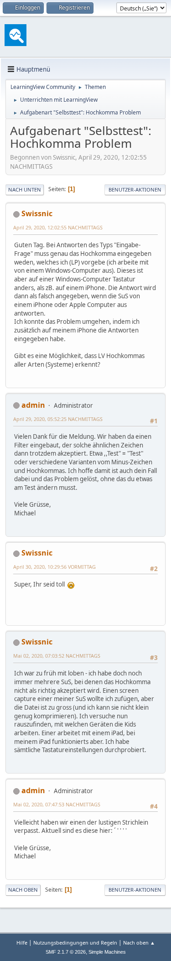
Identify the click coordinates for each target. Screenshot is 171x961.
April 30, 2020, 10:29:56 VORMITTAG (54, 566)
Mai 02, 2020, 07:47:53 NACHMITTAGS (56, 804)
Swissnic (36, 213)
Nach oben (23, 889)
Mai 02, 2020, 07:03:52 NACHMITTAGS (56, 655)
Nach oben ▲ (139, 942)
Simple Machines (107, 952)
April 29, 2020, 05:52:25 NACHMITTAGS (58, 419)
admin (33, 405)
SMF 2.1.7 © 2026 (66, 952)
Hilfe (21, 942)
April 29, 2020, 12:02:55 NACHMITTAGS (58, 227)
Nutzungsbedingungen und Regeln (75, 942)
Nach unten (24, 189)
